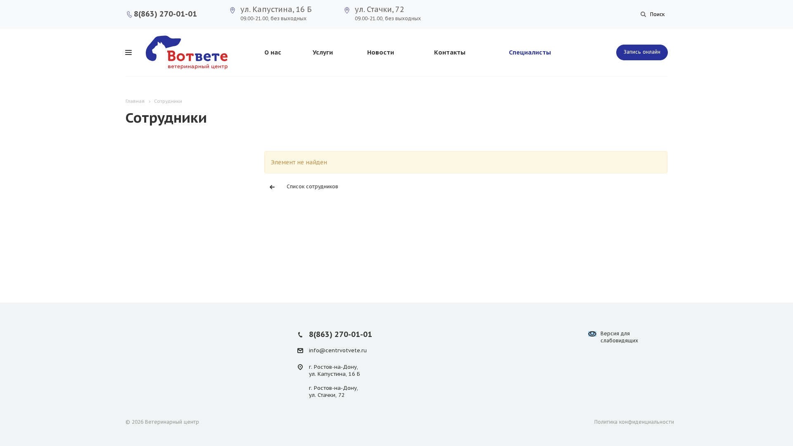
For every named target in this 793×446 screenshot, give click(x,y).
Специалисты (530, 52)
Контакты (449, 52)
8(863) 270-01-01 (165, 14)
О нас (272, 52)
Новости (380, 52)
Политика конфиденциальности (634, 422)
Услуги (323, 52)
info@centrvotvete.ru (338, 350)
